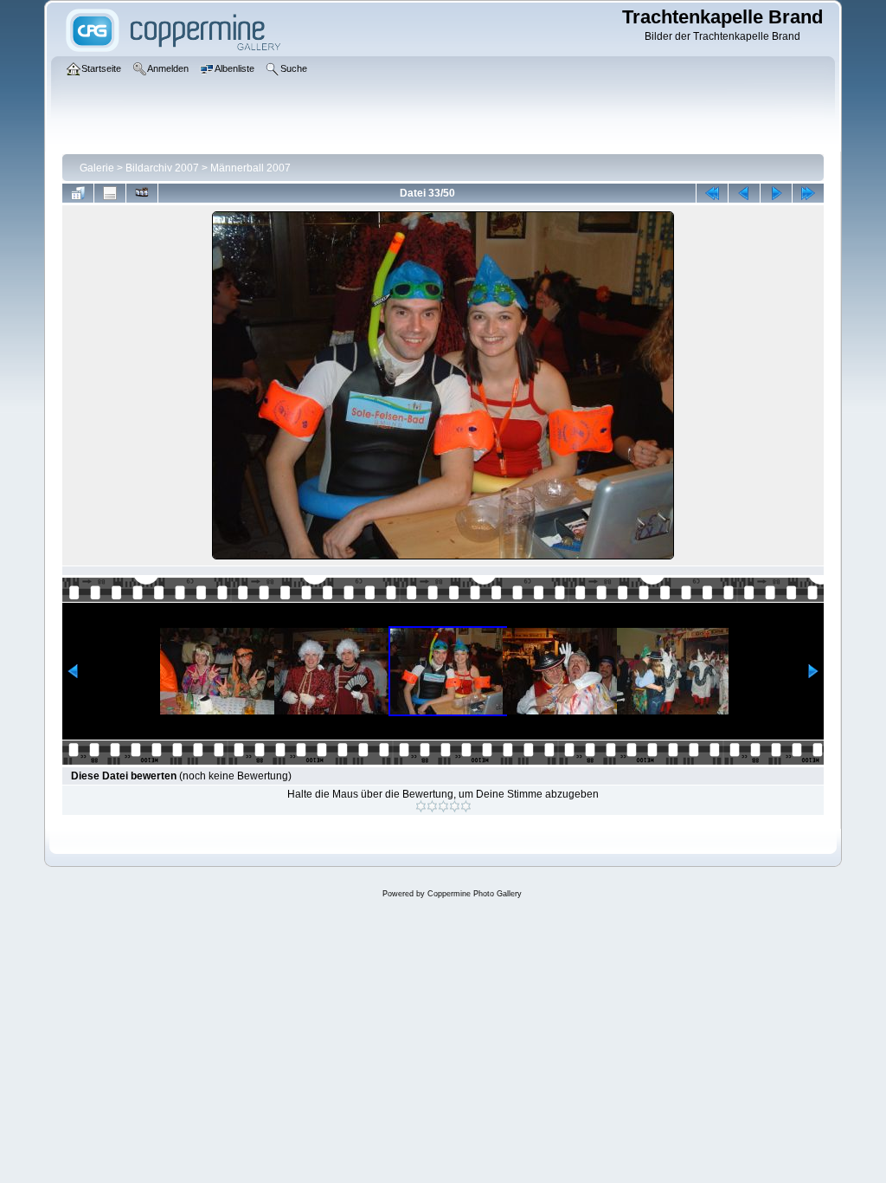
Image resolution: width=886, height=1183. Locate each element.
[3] (443, 806)
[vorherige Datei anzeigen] (744, 193)
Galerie (97, 168)
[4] (454, 806)
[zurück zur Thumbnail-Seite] (77, 193)
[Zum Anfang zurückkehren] (712, 193)
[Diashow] (141, 193)
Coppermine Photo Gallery (474, 893)
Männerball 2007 (250, 168)
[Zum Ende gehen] (808, 193)
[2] (432, 806)
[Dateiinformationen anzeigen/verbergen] (109, 193)
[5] (466, 806)
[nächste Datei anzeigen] (776, 193)
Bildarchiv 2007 (162, 168)
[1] (421, 806)
